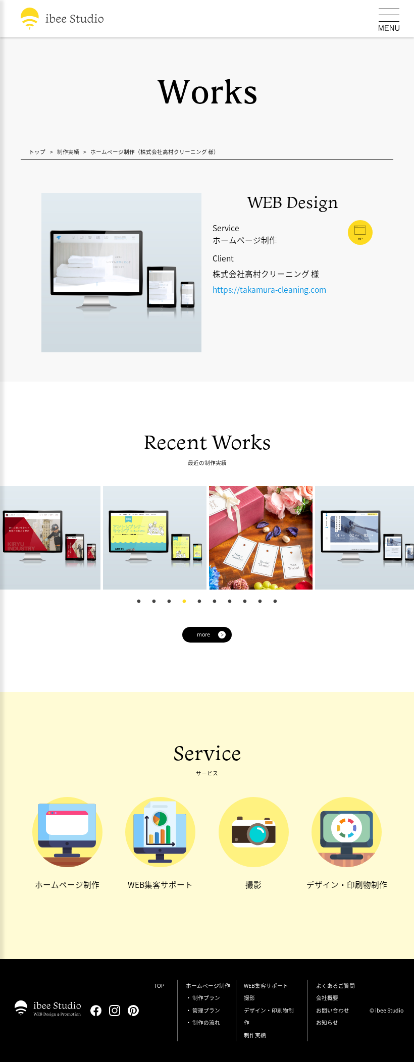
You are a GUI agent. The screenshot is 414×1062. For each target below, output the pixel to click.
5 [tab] (199, 601)
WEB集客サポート (266, 985)
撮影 (249, 997)
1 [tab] (139, 601)
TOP (159, 985)
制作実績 (255, 1035)
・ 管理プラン (203, 1010)
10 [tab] (275, 601)
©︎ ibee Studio (386, 1010)
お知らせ (327, 1022)
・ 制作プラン (203, 997)
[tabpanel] (75, 538)
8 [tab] (245, 601)
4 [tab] (184, 601)
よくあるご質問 (335, 985)
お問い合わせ (332, 1010)
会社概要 (327, 997)
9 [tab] (260, 601)
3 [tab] (169, 601)
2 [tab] (154, 601)
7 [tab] (230, 601)
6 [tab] (215, 601)
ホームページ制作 (208, 985)
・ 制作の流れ (203, 1022)
